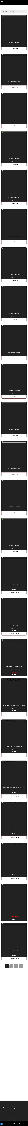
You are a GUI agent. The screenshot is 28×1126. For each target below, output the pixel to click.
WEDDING (13, 991)
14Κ (13, 1012)
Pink (13, 1040)
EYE (13, 1061)
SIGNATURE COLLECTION (13, 982)
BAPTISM (13, 985)
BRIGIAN (13, 1059)
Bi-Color (13, 1038)
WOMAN (13, 993)
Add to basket (15, 592)
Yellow (12, 1034)
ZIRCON (13, 1055)
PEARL (13, 1057)
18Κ (13, 1016)
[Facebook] (9, 1114)
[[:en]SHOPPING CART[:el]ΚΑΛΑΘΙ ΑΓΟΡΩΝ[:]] (19, 2)
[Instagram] (12, 1114)
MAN (13, 989)
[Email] (19, 1114)
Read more (15, 48)
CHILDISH (13, 987)
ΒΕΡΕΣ (13, 984)
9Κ (13, 1014)
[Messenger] (15, 1114)
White (12, 1036)
